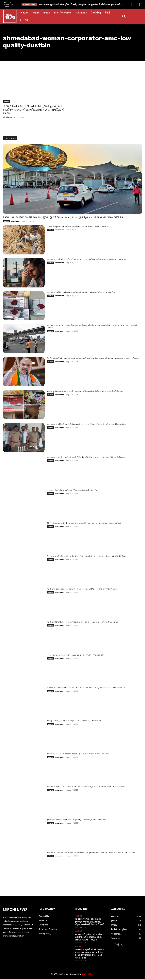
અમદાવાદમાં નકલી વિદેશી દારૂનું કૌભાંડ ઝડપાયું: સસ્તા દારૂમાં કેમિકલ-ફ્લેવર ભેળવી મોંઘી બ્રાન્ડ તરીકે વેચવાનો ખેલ (86, 424)
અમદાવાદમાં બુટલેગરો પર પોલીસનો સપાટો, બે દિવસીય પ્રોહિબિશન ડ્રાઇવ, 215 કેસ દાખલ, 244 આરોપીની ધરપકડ (86, 457)
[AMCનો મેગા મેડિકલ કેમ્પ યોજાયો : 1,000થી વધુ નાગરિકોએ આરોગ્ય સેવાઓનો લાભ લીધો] (24, 767)
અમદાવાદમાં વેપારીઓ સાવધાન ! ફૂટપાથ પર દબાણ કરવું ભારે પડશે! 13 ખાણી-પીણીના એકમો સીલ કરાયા (82, 589)
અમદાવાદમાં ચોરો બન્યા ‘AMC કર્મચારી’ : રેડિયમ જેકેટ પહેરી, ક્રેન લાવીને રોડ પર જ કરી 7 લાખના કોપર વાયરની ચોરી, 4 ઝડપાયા (91, 853)
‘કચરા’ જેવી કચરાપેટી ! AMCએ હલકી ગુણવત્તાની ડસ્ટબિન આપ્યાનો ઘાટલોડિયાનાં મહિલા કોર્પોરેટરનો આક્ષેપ (33, 110)
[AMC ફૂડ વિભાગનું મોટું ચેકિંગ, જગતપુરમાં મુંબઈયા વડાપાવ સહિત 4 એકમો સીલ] (24, 734)
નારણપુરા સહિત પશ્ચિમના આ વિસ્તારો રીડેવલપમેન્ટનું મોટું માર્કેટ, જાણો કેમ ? (72, 490)
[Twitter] (121, 944)
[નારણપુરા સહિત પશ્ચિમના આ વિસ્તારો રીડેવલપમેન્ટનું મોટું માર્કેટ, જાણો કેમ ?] (24, 503)
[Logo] (10, 17)
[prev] (133, 4)
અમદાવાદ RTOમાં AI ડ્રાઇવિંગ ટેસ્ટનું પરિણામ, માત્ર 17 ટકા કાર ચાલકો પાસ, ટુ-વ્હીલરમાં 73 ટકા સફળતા (82, 622)
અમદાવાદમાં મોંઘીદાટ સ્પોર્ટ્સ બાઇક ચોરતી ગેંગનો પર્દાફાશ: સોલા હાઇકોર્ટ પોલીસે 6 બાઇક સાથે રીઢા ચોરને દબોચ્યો (86, 787)
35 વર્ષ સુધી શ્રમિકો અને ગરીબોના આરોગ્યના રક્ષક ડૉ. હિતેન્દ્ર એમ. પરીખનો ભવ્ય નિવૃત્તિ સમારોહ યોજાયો (84, 523)
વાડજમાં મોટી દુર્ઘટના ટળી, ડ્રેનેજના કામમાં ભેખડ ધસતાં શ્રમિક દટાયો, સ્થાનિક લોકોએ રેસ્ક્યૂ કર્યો (80, 227)
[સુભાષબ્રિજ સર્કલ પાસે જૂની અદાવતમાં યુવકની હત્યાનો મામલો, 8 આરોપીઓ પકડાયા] (24, 833)
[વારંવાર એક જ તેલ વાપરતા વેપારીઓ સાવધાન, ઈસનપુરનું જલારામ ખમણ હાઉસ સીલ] (24, 668)
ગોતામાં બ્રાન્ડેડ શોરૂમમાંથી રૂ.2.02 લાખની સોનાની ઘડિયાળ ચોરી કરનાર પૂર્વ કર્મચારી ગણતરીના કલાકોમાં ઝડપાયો (86, 688)
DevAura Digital (88, 974)
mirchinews (7, 117)
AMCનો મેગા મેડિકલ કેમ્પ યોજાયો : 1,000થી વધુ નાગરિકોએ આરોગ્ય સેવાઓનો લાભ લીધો (78, 754)
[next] (138, 4)
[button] (124, 16)
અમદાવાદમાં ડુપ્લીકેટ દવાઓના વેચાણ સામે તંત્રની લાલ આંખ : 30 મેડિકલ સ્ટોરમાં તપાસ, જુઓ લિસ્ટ (81, 292)
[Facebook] (112, 944)
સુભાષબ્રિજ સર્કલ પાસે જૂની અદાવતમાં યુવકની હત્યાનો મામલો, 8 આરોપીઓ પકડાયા (76, 820)
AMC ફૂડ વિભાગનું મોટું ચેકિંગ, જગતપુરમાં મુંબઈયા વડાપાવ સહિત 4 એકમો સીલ (74, 721)
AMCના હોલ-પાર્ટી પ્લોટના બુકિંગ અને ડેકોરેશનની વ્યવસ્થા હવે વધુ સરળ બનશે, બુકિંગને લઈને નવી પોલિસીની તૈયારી (86, 556)
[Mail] (117, 944)
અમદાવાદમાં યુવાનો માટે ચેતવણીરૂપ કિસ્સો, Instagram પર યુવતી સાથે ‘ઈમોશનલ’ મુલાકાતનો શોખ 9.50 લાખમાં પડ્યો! (87, 259)
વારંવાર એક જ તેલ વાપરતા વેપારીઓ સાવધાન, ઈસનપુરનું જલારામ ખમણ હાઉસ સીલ (75, 655)
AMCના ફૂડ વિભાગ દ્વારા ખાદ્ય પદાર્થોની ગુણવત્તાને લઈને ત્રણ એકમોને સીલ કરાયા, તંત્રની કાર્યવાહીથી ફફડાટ (85, 391)
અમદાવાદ (6, 101)
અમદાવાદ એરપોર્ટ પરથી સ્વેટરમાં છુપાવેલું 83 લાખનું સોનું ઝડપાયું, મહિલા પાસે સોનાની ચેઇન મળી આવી (64, 217)
